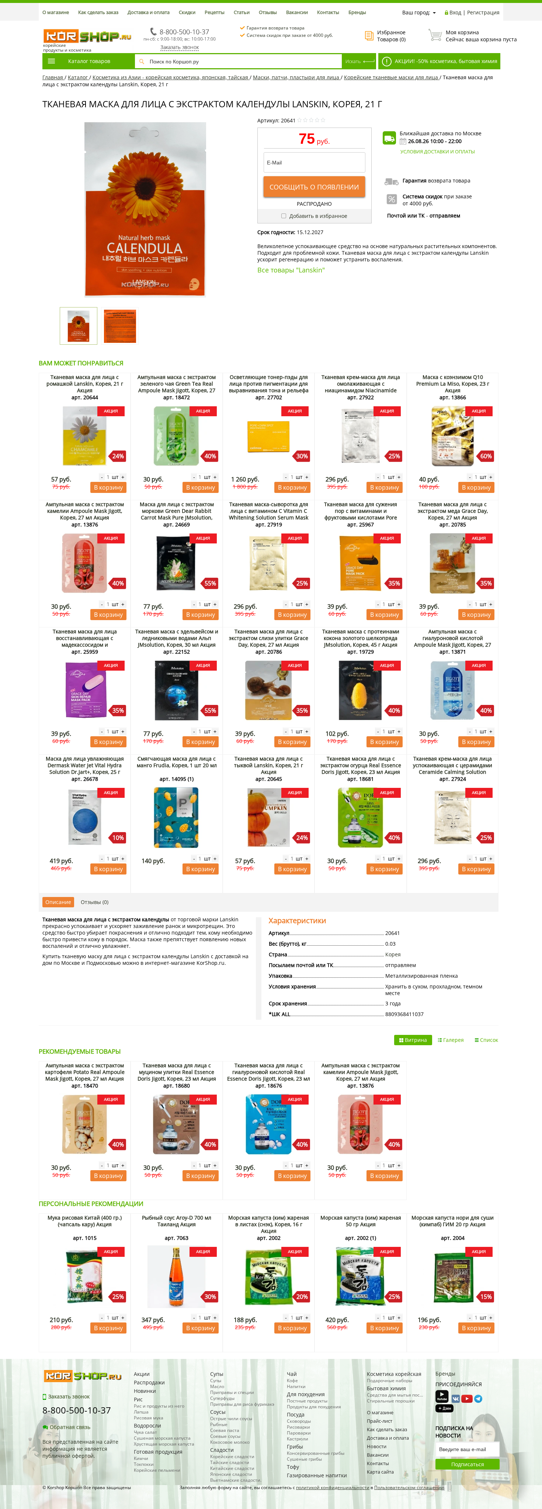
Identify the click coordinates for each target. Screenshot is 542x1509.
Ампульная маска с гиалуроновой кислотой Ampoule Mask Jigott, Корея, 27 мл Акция (452, 641)
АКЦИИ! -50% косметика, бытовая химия (445, 61)
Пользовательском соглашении (409, 1487)
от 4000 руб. (418, 203)
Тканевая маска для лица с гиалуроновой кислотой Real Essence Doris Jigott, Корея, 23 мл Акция (268, 1075)
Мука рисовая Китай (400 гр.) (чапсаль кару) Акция (85, 1221)
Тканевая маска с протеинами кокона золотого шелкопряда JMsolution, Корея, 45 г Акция (360, 638)
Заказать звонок (179, 47)
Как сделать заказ (98, 12)
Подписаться (467, 1464)
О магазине (55, 12)
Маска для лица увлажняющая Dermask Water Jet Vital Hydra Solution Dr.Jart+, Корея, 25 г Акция (85, 768)
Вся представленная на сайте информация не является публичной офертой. (80, 1448)
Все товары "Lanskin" (291, 269)
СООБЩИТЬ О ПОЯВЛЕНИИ (314, 186)
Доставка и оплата (149, 12)
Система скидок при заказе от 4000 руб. (290, 35)
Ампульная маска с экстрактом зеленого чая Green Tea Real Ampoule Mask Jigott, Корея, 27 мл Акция (177, 386)
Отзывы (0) (94, 901)
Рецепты (215, 12)
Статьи (242, 12)
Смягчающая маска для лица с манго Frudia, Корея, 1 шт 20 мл (177, 762)
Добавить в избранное (317, 215)
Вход (455, 12)
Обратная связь (70, 1426)
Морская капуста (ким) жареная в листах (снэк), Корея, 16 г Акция (268, 1224)
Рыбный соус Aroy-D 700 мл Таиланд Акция (176, 1221)
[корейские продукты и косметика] (46, 24)
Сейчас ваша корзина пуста (473, 36)
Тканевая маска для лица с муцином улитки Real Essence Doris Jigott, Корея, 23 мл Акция (177, 1072)
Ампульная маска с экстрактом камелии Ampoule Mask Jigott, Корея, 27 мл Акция (85, 511)
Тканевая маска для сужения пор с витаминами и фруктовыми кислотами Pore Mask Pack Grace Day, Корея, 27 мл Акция (361, 517)
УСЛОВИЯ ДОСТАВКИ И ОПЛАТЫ (437, 151)
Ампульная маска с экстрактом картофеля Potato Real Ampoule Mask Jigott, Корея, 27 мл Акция (85, 1072)
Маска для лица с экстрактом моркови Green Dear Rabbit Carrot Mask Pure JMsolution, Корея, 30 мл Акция (177, 514)
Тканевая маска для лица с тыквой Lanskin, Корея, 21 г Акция (268, 765)
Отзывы (268, 12)
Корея (393, 954)
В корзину (108, 487)
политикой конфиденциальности (332, 1487)
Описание (58, 901)
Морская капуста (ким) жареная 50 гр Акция (360, 1221)
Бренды (357, 12)
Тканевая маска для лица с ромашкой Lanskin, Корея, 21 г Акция (84, 383)
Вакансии (297, 12)
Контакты (328, 12)
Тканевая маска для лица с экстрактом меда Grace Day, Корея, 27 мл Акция (453, 511)
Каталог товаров (89, 61)
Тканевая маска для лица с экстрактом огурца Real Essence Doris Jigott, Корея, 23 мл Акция (360, 765)
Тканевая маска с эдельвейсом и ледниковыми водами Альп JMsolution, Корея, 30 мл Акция (176, 638)
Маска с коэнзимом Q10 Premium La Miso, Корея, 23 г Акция (452, 383)
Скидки (187, 12)
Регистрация (483, 12)
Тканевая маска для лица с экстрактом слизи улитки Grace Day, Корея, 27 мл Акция (268, 638)
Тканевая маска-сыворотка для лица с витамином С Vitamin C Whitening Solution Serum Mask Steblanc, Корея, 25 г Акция (268, 514)
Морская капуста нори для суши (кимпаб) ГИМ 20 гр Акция (452, 1221)
